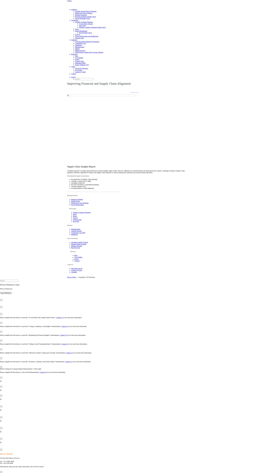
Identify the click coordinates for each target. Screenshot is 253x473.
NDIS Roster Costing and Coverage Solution (89, 52)
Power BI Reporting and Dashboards (86, 36)
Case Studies (79, 58)
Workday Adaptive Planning (84, 22)
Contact (73, 74)
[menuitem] (128, 14)
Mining (77, 49)
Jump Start (82, 25)
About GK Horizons (81, 68)
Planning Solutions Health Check (85, 17)
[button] (73, 77)
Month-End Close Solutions (80, 203)
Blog (76, 56)
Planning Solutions (81, 15)
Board (75, 216)
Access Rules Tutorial (86, 24)
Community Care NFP (78, 233)
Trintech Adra (79, 38)
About (73, 66)
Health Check (75, 201)
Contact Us (59, 317)
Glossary (77, 261)
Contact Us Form (76, 270)
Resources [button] (74, 54)
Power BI (76, 221)
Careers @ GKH (80, 72)
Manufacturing (79, 47)
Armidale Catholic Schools (79, 242)
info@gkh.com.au (76, 268)
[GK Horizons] (126, 3)
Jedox (77, 29)
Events (77, 59)
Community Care (80, 43)
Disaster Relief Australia (78, 244)
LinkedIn (74, 272)
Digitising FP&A (80, 63)
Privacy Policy (71, 277)
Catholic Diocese (76, 231)
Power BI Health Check (82, 18)
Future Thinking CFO (82, 65)
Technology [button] (75, 20)
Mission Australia (76, 246)
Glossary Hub (79, 61)
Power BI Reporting (77, 205)
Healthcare (78, 45)
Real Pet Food (75, 248)
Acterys (77, 34)
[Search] (9, 281)
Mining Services (80, 50)
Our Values (78, 70)
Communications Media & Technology (87, 42)
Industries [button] (74, 40)
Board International (81, 31)
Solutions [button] (74, 9)
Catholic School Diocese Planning (85, 11)
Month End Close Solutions (83, 13)
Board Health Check (85, 33)
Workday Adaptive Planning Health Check (92, 27)
